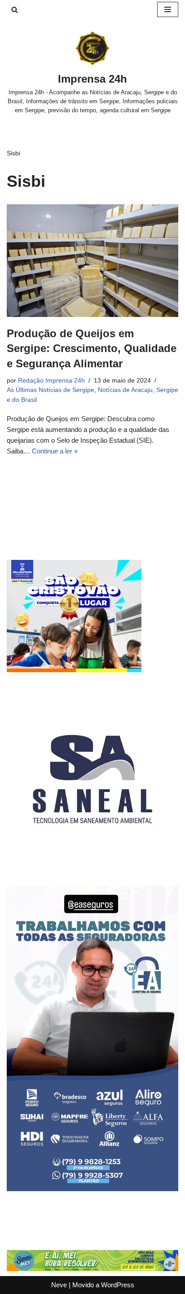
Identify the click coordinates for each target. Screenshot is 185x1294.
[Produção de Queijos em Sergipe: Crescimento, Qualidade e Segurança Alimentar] (92, 260)
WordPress (117, 1285)
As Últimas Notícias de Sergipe (50, 390)
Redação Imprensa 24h (51, 380)
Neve (59, 1285)
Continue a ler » (55, 451)
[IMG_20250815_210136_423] (92, 1189)
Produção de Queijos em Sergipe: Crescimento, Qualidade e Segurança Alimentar (91, 348)
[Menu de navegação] (167, 9)
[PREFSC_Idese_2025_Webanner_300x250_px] (74, 669)
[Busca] (14, 9)
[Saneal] (92, 862)
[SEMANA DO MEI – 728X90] (92, 1268)
